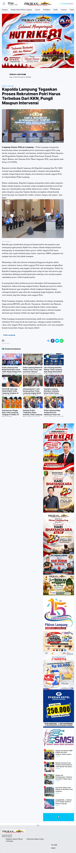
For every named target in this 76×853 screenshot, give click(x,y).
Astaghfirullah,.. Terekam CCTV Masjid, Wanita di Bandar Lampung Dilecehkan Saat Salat (63, 801)
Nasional (63, 10)
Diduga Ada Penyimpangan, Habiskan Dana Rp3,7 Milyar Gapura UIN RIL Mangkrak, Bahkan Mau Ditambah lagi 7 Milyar (64, 777)
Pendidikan (46, 10)
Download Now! (67, 3)
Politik (56, 10)
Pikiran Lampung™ (7, 836)
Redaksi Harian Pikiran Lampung (21, 10)
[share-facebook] (53, 341)
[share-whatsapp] (62, 341)
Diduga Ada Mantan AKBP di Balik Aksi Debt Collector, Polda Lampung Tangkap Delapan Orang (64, 752)
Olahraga (73, 10)
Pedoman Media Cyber (35, 839)
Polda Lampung (8, 86)
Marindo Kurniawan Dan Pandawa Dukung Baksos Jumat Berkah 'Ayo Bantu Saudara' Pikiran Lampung (63, 765)
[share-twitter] (57, 341)
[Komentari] (3, 341)
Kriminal (5, 10)
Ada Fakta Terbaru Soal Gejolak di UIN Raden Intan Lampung (64, 789)
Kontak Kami (52, 845)
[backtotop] (38, 826)
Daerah (37, 10)
